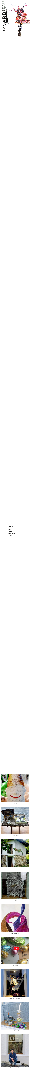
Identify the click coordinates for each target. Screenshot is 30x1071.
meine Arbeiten (12, 533)
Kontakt (10, 535)
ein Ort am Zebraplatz (10, 525)
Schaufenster (11, 531)
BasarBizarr (3, 0)
